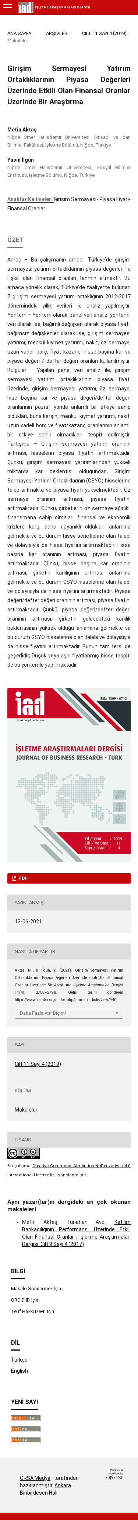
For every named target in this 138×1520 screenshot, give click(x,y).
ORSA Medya (35, 1478)
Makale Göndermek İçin (36, 1288)
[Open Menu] (7, 7)
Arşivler (56, 33)
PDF (22, 878)
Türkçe (19, 1360)
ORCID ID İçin (25, 1300)
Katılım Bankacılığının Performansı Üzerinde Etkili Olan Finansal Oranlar (76, 1229)
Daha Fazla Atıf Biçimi (43, 1013)
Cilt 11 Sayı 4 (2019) (104, 33)
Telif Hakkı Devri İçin (32, 1311)
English (19, 1371)
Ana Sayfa (19, 33)
